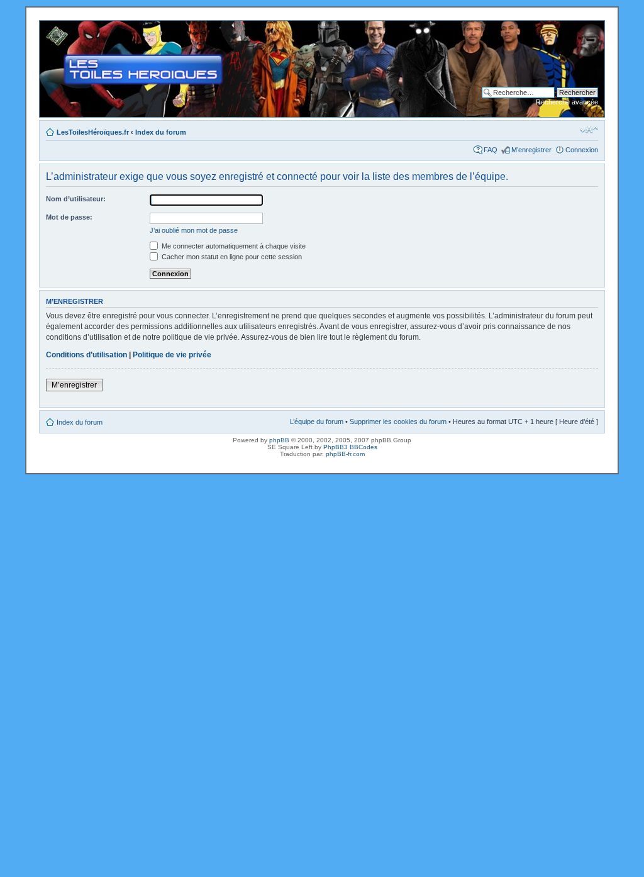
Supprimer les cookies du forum (398, 421)
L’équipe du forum (316, 421)
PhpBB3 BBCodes (350, 447)
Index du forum (160, 132)
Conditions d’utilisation (86, 354)
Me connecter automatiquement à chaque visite (233, 246)
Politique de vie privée (172, 354)
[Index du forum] (50, 27)
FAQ (490, 150)
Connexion (581, 150)
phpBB (279, 440)
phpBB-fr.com (345, 453)
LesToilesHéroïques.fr (93, 132)
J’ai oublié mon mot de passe (194, 230)
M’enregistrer (531, 150)
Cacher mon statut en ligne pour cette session (231, 256)
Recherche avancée (567, 102)
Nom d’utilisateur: (76, 199)
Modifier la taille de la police (589, 129)
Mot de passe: (69, 217)
